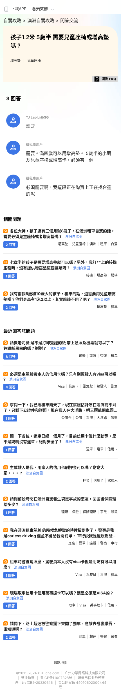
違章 (100, 449)
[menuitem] (14, 7)
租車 (103, 244)
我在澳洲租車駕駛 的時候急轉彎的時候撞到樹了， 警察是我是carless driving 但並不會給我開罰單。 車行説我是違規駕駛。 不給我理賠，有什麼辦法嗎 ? (59, 536)
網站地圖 (60, 663)
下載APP (18, 8)
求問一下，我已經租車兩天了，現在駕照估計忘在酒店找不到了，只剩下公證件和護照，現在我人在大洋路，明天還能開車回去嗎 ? (59, 410)
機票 (114, 356)
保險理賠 (89, 512)
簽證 (103, 356)
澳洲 (92, 244)
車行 (114, 543)
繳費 (114, 636)
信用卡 (74, 386)
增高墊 (15, 61)
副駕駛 (88, 386)
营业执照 (28, 678)
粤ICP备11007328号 (56, 678)
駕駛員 (91, 575)
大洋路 (102, 418)
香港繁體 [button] (40, 8)
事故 (103, 512)
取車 (72, 605)
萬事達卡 (97, 605)
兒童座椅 (34, 61)
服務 (114, 275)
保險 (75, 512)
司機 (82, 356)
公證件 (66, 418)
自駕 (114, 244)
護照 (92, 356)
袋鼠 (114, 512)
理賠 (64, 512)
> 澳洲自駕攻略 (39, 20)
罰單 (82, 543)
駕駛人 (102, 386)
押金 (86, 480)
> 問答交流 (67, 20)
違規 (92, 543)
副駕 (114, 386)
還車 (89, 449)
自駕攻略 (13, 20)
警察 (103, 543)
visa (61, 386)
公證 (78, 418)
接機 (89, 275)
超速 (92, 636)
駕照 (89, 418)
